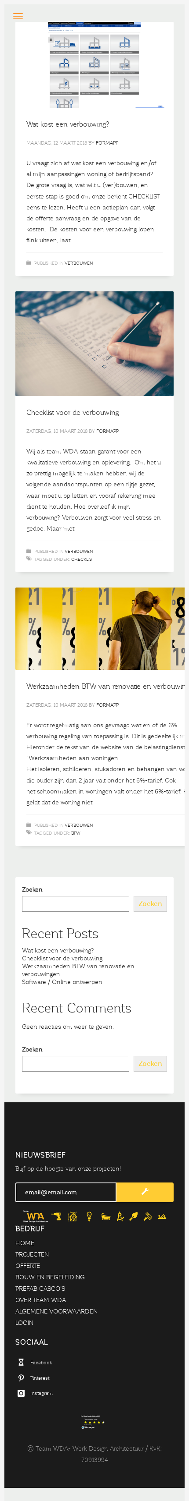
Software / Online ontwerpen (62, 982)
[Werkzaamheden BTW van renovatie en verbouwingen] (109, 628)
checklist (82, 559)
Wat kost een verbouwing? (67, 124)
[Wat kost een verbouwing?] (94, 64)
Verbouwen (79, 263)
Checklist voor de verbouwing (72, 412)
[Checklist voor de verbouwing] (94, 343)
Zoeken (32, 889)
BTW (75, 833)
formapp (107, 142)
